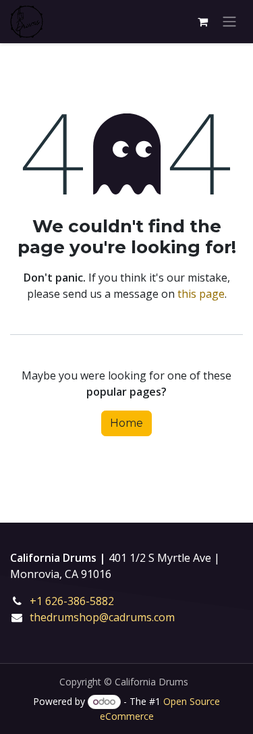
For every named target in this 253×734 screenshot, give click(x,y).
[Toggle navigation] (229, 22)
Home (126, 423)
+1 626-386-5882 (81, 601)
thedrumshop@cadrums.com (102, 617)
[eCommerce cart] (202, 21)
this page (201, 293)
